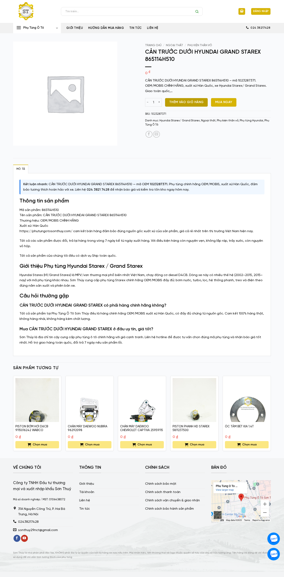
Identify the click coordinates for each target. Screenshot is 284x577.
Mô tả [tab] (20, 169)
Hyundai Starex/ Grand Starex (179, 120)
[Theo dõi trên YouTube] (24, 538)
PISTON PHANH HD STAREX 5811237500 (191, 428)
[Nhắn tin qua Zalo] (273, 539)
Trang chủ (153, 45)
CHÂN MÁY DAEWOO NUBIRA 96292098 (87, 428)
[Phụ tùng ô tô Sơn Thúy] (34, 11)
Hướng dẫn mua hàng (106, 28)
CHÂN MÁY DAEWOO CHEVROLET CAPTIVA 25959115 (141, 428)
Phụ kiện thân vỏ (200, 45)
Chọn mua (40, 444)
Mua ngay (223, 102)
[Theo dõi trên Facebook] (17, 538)
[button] (241, 11)
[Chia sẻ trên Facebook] (149, 134)
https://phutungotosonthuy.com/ (46, 231)
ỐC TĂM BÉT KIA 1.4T (239, 426)
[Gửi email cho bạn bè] (156, 134)
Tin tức (135, 28)
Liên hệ (152, 28)
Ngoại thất (174, 45)
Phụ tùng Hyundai (251, 120)
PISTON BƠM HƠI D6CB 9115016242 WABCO (31, 428)
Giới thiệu (74, 28)
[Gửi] (198, 11)
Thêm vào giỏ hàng (186, 102)
